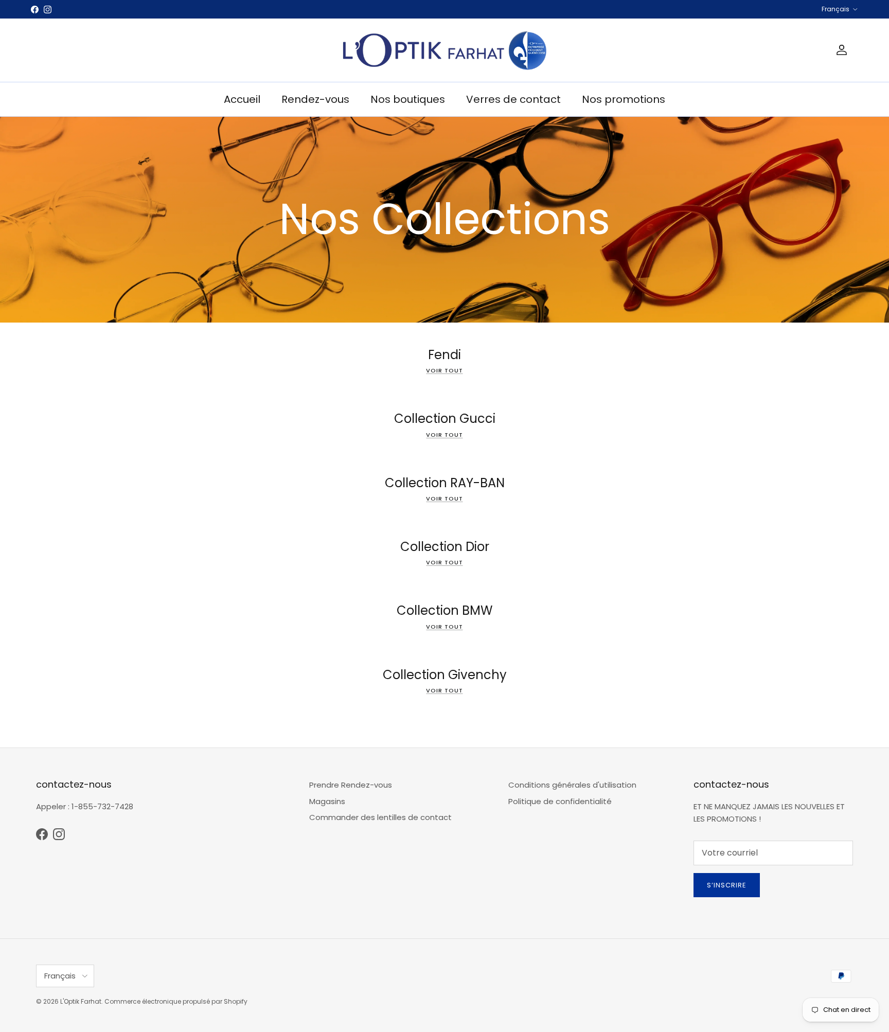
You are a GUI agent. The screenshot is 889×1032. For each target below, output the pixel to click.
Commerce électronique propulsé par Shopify (175, 1001)
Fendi (444, 354)
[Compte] (839, 50)
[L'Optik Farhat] (444, 50)
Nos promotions (623, 99)
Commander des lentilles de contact (380, 817)
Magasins (327, 801)
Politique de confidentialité (560, 801)
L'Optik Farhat (80, 1001)
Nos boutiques (407, 99)
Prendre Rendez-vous (350, 784)
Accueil (242, 99)
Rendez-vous (315, 99)
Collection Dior (444, 546)
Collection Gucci (444, 418)
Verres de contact (513, 99)
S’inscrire (726, 885)
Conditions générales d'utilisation (572, 784)
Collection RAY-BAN (445, 482)
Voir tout (444, 370)
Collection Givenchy (445, 674)
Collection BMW (445, 610)
